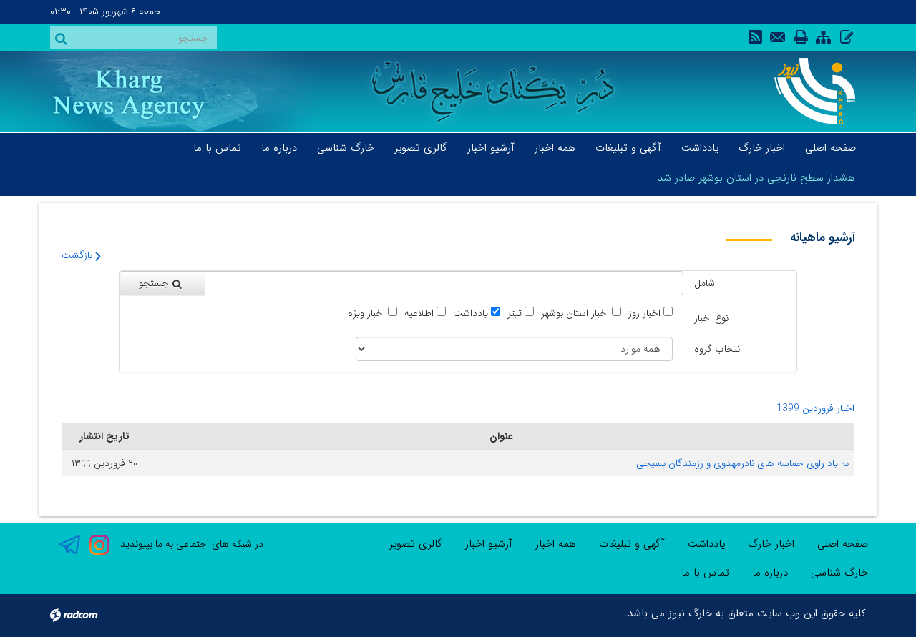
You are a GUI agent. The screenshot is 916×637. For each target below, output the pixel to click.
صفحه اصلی (842, 544)
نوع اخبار (711, 318)
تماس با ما (705, 572)
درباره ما (770, 572)
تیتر (514, 313)
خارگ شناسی (839, 572)
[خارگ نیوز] (807, 91)
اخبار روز (644, 313)
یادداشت (470, 313)
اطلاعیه (419, 313)
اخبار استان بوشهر (575, 313)
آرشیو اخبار (488, 544)
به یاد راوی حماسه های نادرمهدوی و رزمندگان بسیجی (742, 463)
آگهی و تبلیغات (632, 544)
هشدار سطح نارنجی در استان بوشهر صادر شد (756, 178)
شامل (704, 283)
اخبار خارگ (771, 544)
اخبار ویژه (366, 313)
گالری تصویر (415, 544)
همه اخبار (555, 544)
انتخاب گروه (718, 349)
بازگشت (78, 255)
